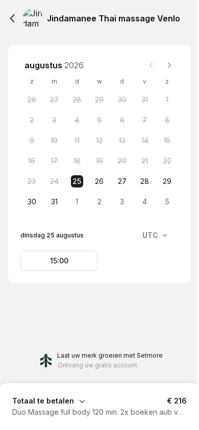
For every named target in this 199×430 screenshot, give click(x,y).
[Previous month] (151, 65)
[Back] (12, 18)
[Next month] (169, 65)
